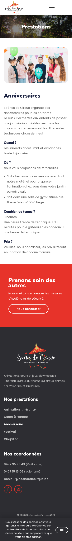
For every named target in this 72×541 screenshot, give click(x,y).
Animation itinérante (20, 409)
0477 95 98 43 (14, 464)
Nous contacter (29, 309)
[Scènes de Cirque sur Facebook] (8, 489)
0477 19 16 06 (13, 471)
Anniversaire (13, 424)
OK (62, 530)
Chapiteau (12, 439)
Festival (10, 432)
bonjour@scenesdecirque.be (26, 479)
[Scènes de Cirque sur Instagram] (18, 489)
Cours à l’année (16, 417)
